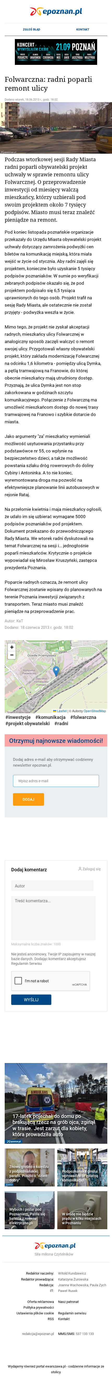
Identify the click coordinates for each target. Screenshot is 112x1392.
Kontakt (82, 29)
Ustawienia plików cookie (35, 1313)
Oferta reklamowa (40, 1302)
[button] (56, 671)
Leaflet (61, 711)
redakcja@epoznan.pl (38, 1334)
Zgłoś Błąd (31, 29)
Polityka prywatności (38, 1307)
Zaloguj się (91, 869)
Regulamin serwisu (72, 1313)
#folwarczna (83, 717)
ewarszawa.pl (55, 1366)
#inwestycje (18, 717)
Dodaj (28, 799)
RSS (51, 1319)
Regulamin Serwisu (26, 963)
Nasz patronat (68, 1302)
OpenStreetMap (95, 711)
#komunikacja (50, 717)
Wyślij (31, 999)
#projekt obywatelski (27, 723)
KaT (19, 620)
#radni (61, 723)
